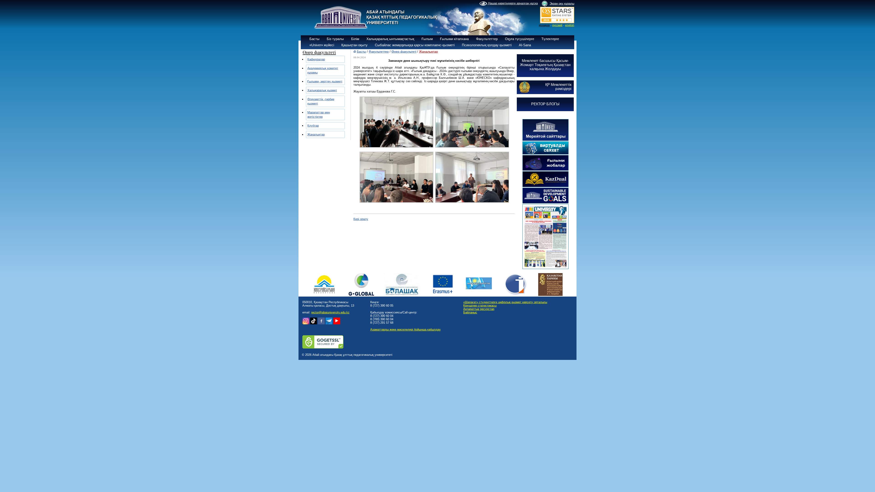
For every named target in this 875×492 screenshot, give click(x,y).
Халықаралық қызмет (322, 90)
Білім (355, 39)
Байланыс (470, 312)
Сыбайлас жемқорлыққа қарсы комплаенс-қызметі (415, 45)
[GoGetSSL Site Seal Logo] (322, 347)
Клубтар (313, 125)
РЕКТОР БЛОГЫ (545, 104)
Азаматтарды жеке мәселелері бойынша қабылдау (405, 329)
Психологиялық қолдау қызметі (487, 45)
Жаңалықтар (316, 134)
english (569, 25)
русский (557, 25)
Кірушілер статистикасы (480, 305)
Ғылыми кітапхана (454, 39)
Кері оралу (360, 219)
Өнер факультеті (403, 51)
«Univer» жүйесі (321, 45)
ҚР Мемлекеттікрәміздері (558, 87)
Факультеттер (487, 39)
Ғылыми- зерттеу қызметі (324, 81)
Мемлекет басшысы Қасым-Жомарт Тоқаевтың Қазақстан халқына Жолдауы (545, 65)
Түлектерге (550, 39)
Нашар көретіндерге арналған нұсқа (512, 3)
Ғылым (427, 39)
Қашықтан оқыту (354, 45)
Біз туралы (335, 39)
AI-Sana (525, 45)
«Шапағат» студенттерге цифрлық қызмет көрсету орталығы (505, 302)
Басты (314, 39)
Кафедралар (316, 59)
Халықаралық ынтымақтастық (390, 39)
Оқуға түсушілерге (519, 39)
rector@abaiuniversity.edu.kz (330, 312)
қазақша (544, 25)
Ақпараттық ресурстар (478, 309)
